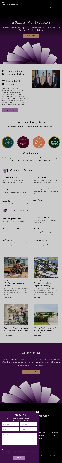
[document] (31, 231)
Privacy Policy (14, 453)
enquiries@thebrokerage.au (21, 418)
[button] (38, 412)
